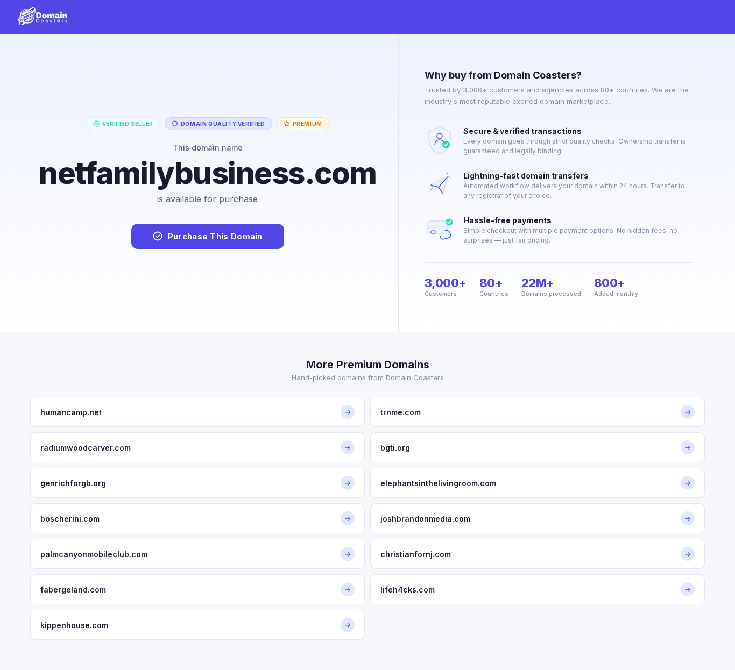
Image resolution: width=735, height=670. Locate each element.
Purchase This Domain (215, 236)
